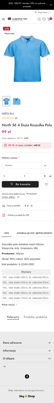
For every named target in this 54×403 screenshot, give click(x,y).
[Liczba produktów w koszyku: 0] (48, 19)
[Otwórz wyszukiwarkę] (39, 19)
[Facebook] (27, 376)
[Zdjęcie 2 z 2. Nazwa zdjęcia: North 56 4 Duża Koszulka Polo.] (16, 101)
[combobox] (26, 165)
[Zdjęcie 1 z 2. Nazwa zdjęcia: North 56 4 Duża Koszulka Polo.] (6, 101)
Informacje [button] (9, 351)
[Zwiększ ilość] (44, 176)
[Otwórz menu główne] (3, 19)
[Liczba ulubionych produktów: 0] (44, 19)
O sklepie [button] (8, 358)
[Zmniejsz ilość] (4, 176)
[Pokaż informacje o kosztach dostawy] (31, 205)
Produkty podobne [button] (35, 317)
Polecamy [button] (13, 317)
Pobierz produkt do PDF (18, 215)
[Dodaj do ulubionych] (46, 184)
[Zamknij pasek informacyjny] (51, 5)
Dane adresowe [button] (12, 343)
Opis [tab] (6, 233)
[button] (47, 59)
